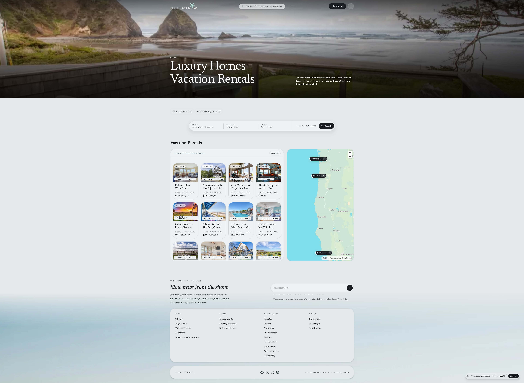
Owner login (314, 323)
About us (268, 319)
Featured (275, 153)
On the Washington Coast (208, 111)
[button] (318, 176)
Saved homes (315, 328)
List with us (337, 6)
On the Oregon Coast (182, 111)
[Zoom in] (350, 153)
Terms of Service (271, 351)
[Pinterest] (277, 372)
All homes (179, 319)
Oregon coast (181, 323)
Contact (267, 337)
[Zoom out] (350, 156)
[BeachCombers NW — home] (184, 6)
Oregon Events (226, 319)
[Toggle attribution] (350, 258)
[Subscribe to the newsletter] (350, 288)
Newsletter (269, 328)
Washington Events (227, 323)
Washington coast (183, 328)
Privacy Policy (343, 299)
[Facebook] (262, 372)
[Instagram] (272, 372)
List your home (270, 332)
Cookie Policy (270, 346)
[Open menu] (351, 6)
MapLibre (325, 258)
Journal (267, 323)
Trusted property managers (187, 337)
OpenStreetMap (343, 258)
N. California (180, 332)
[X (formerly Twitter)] (267, 372)
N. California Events (227, 328)
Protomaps (333, 258)
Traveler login (315, 319)
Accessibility (269, 355)
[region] (320, 205)
